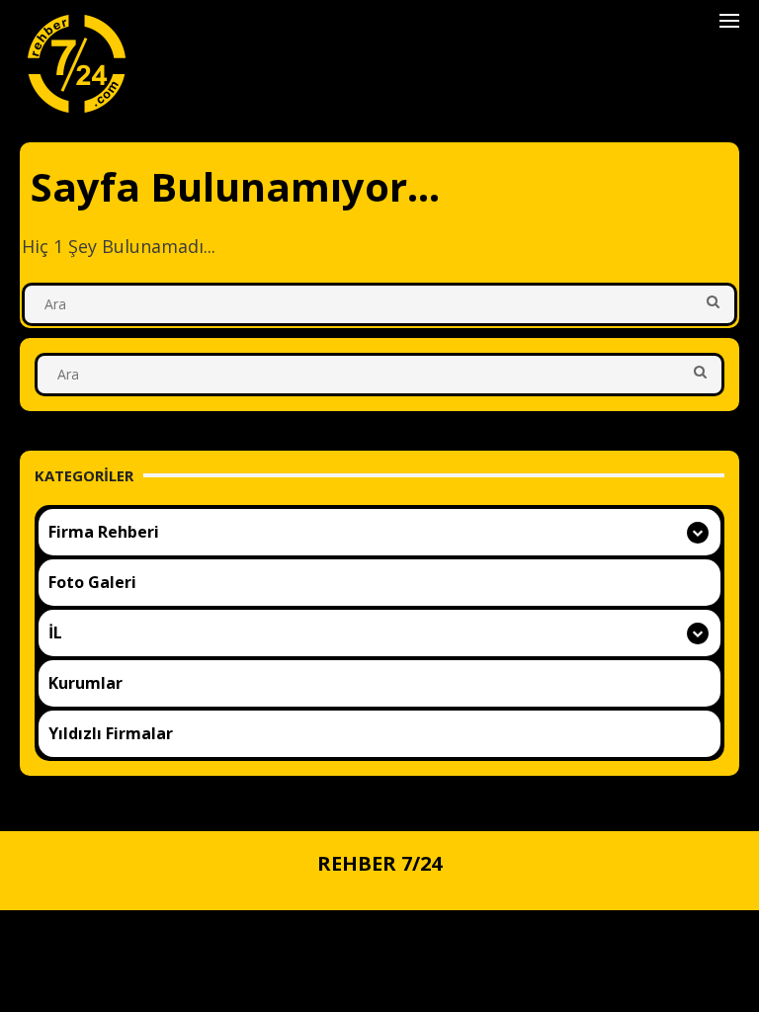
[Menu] (729, 20)
